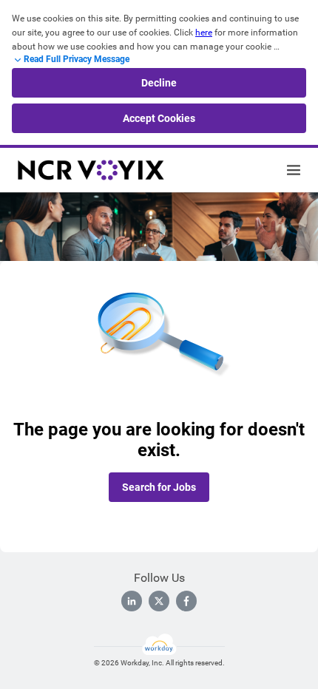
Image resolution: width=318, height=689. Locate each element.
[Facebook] (186, 601)
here (203, 32)
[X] (159, 601)
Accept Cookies (159, 118)
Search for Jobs (159, 487)
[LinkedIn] (131, 601)
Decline (159, 83)
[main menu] (293, 170)
